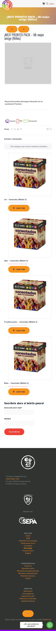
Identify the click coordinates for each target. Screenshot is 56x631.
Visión (28, 536)
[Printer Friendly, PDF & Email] (21, 123)
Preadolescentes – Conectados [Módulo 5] (20, 322)
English (28, 553)
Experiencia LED (28, 596)
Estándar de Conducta (28, 541)
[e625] (7, 3)
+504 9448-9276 (12, 479)
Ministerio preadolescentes (28, 571)
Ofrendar (28, 548)
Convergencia (28, 594)
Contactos (28, 546)
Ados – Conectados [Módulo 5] (16, 260)
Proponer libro (28, 551)
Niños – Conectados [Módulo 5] (16, 383)
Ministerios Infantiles (28, 599)
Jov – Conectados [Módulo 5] (15, 199)
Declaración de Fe (28, 543)
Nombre (7, 419)
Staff (28, 538)
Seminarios (28, 591)
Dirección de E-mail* (13, 408)
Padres (28, 578)
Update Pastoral (28, 601)
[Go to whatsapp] (49, 625)
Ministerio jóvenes (28, 576)
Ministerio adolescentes (28, 573)
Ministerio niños (28, 568)
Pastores (28, 566)
